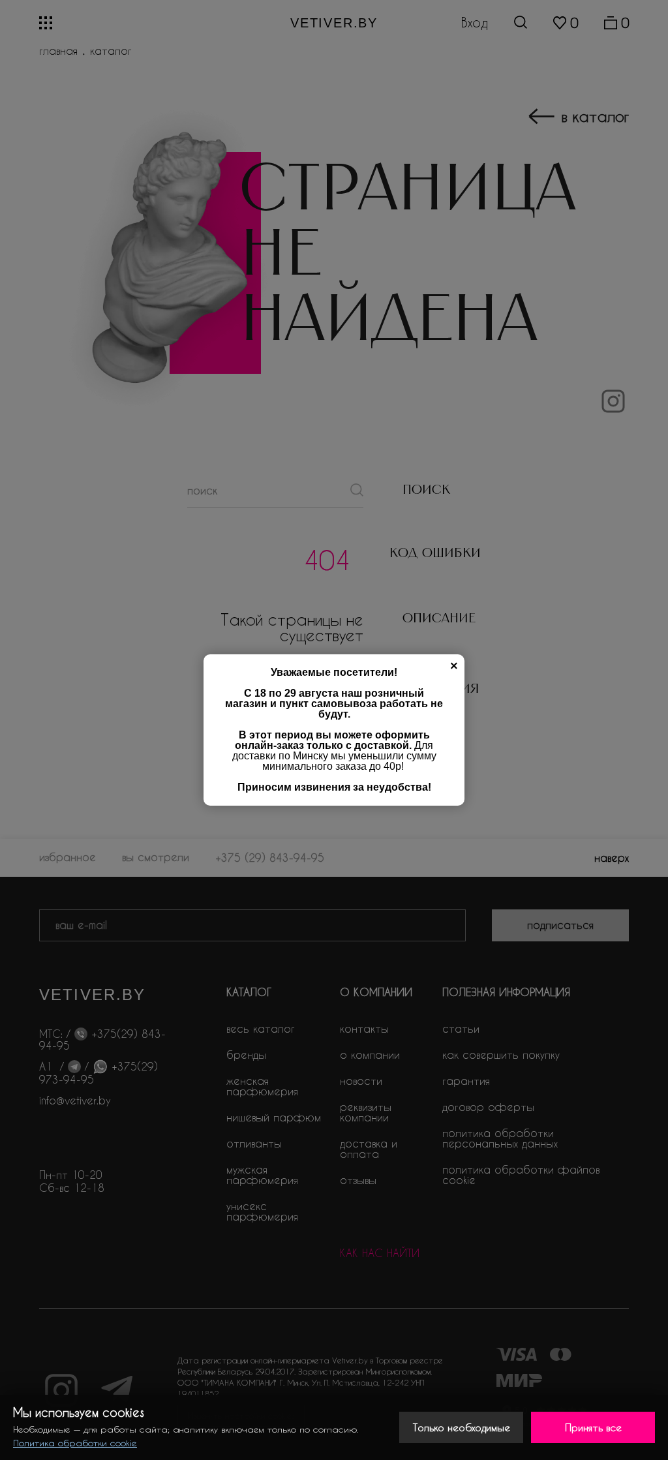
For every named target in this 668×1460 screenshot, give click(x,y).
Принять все (593, 1427)
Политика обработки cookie (75, 1442)
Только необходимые (461, 1427)
